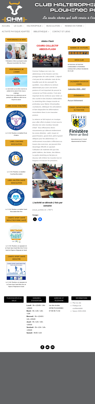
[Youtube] (79, 40)
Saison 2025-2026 (79, 311)
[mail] (83, 40)
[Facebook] (74, 40)
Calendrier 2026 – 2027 (77, 89)
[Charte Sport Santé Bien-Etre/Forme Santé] (16, 233)
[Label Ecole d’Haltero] (16, 120)
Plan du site (77, 303)
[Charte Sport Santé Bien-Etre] (16, 271)
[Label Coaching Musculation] (16, 158)
